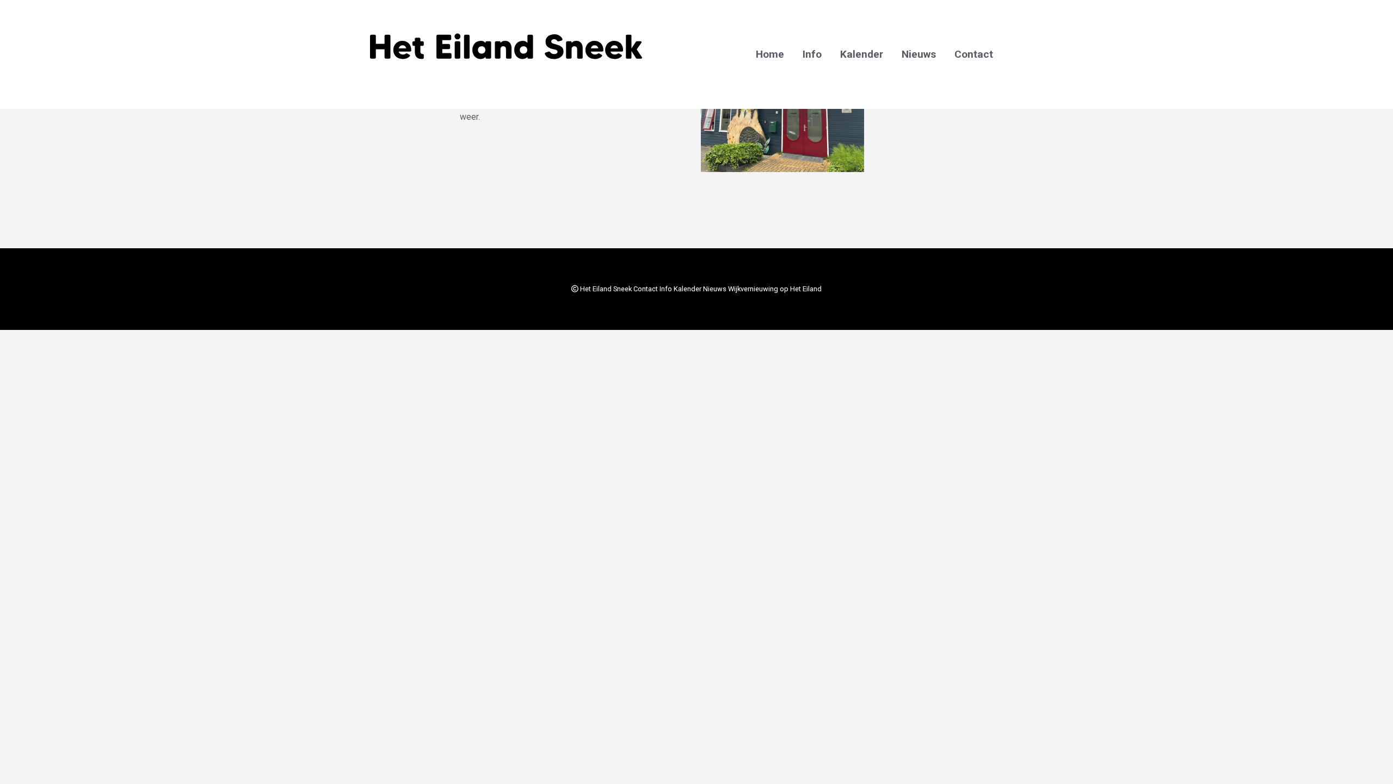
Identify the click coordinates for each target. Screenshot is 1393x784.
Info (812, 54)
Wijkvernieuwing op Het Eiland (775, 289)
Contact (973, 54)
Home (770, 54)
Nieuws (919, 54)
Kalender (861, 54)
